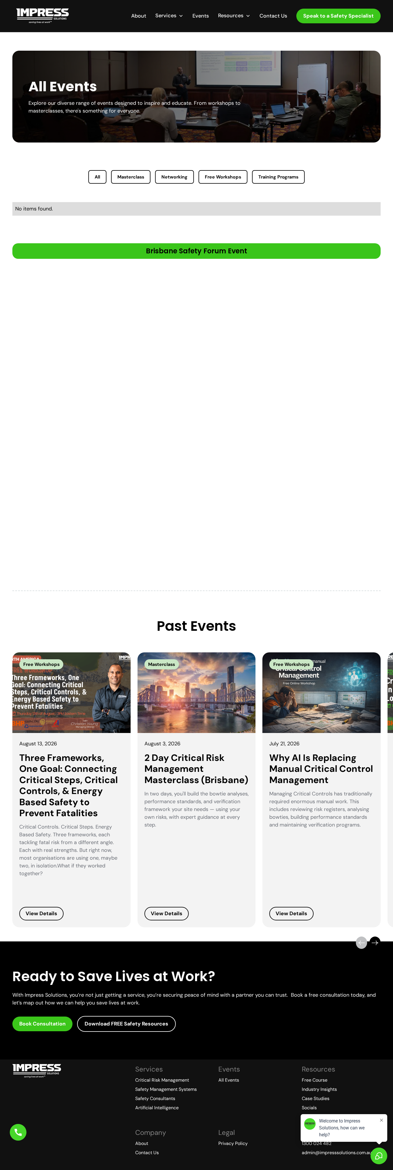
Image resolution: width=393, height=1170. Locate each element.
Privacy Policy (233, 1143)
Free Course (314, 1080)
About (138, 15)
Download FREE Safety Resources (126, 1023)
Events (200, 15)
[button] (169, 16)
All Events (228, 1080)
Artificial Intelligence (157, 1108)
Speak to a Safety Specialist (338, 15)
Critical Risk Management (162, 1080)
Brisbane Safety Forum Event (196, 251)
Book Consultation (42, 1023)
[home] (42, 16)
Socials (309, 1108)
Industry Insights (319, 1089)
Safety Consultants (155, 1098)
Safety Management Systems (166, 1089)
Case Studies (315, 1098)
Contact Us (273, 15)
